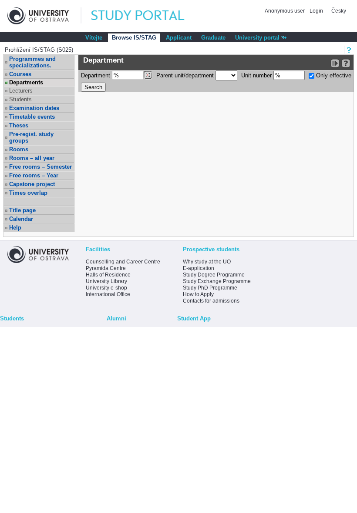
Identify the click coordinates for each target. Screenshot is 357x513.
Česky (338, 11)
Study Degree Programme (214, 275)
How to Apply (198, 294)
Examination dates (34, 108)
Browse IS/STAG (134, 37)
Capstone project (32, 184)
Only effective (332, 75)
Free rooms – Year (33, 175)
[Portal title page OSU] (145, 15)
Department (96, 75)
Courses (20, 74)
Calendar (21, 219)
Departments (26, 82)
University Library (106, 281)
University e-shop (106, 288)
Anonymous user (285, 11)
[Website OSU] (44, 15)
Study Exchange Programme (217, 281)
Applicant (179, 37)
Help (15, 227)
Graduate (213, 37)
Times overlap (28, 193)
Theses (18, 125)
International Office (108, 294)
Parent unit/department (186, 75)
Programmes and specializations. (32, 62)
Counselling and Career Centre (123, 262)
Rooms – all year (31, 158)
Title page (22, 210)
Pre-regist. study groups (31, 137)
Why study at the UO (207, 262)
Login (316, 11)
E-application (198, 268)
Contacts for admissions (211, 301)
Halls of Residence (108, 275)
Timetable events (32, 116)
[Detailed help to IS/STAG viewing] (345, 63)
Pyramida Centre (106, 268)
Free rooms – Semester (40, 166)
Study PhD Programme (210, 288)
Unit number (257, 75)
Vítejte (93, 37)
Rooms (18, 149)
